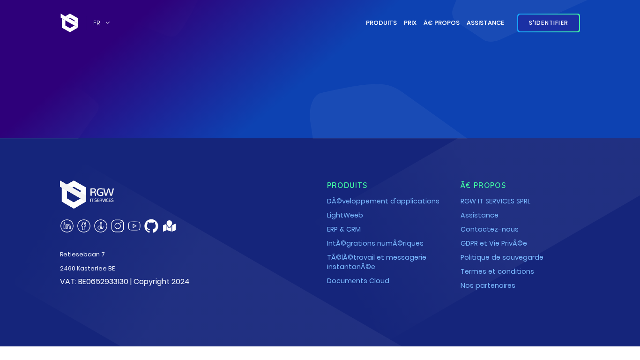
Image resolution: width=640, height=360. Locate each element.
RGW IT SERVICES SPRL (495, 201)
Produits (381, 22)
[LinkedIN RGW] (67, 226)
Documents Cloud (358, 280)
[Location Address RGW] (169, 228)
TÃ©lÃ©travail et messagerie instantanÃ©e (376, 262)
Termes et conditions (497, 271)
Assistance (485, 22)
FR (96, 23)
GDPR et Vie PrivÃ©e (494, 243)
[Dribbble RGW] (101, 226)
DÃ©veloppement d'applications (383, 201)
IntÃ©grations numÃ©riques (375, 243)
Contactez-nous (490, 229)
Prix (410, 22)
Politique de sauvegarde (502, 257)
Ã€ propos (442, 22)
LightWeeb (345, 215)
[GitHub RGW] (151, 226)
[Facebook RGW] (84, 226)
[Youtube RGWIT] (134, 226)
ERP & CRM (344, 229)
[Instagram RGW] (118, 226)
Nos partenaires (488, 285)
